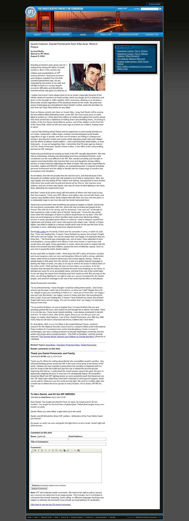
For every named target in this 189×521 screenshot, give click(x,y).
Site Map (112, 517)
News (56, 517)
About (36, 517)
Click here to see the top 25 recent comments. (51, 504)
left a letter (41, 231)
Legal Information (101, 517)
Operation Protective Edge (68, 345)
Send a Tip (64, 517)
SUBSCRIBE (154, 4)
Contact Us (89, 517)
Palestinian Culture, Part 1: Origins (132, 51)
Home (29, 517)
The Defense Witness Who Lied (131, 59)
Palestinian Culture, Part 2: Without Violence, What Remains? (132, 55)
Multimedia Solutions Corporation (146, 517)
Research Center (46, 517)
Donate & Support (77, 517)
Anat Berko (50, 345)
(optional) (38, 436)
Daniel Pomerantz (88, 345)
